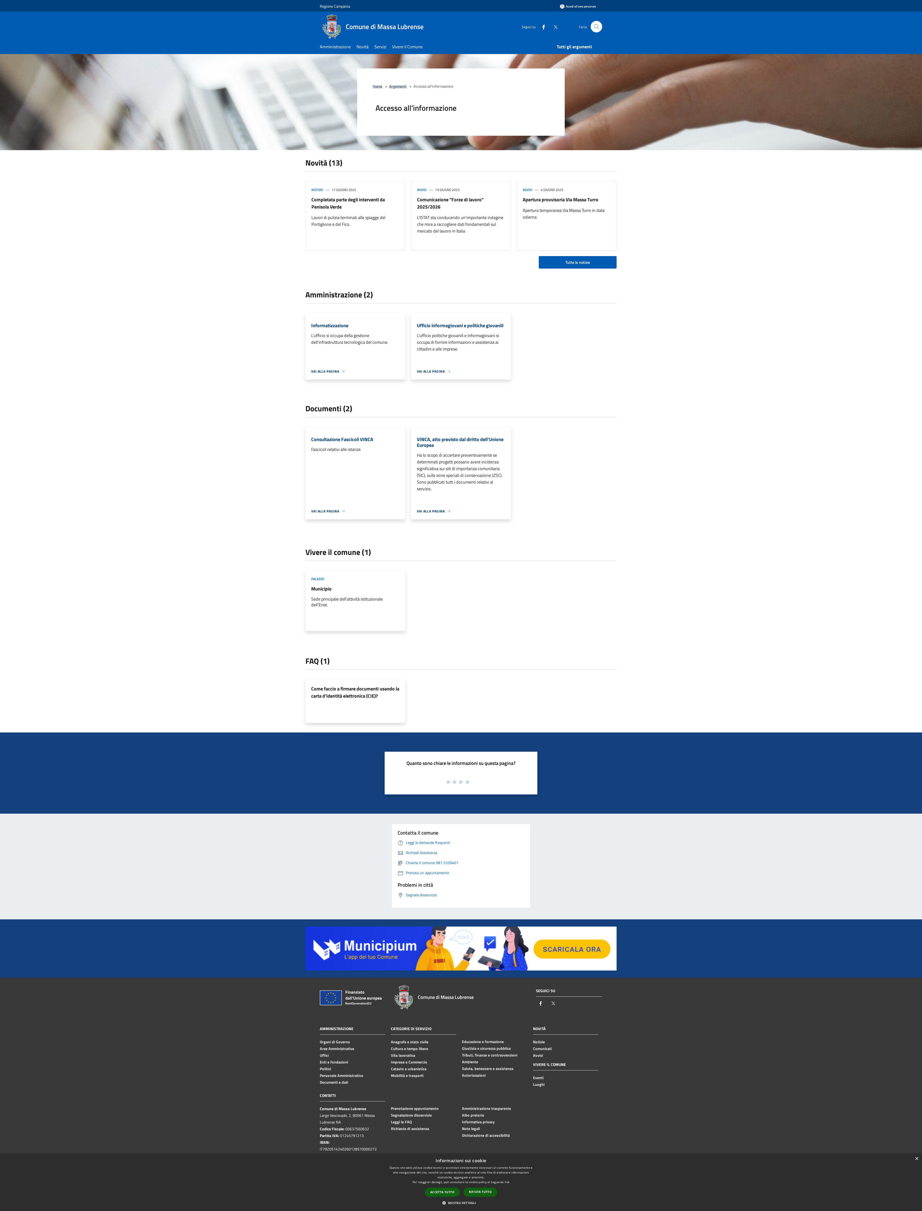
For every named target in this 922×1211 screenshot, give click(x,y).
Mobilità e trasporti (407, 1075)
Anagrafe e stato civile (409, 1042)
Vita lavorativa (403, 1055)
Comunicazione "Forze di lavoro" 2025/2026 (450, 203)
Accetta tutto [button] (442, 1192)
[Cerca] (596, 26)
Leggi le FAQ (401, 1122)
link (507, 1182)
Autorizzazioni (474, 1075)
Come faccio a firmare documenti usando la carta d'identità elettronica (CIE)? (355, 692)
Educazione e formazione (483, 1042)
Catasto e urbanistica (408, 1069)
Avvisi (422, 189)
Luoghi (539, 1084)
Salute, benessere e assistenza (487, 1068)
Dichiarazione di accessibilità (486, 1135)
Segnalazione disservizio (411, 1115)
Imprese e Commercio (409, 1062)
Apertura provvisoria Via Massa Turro (560, 199)
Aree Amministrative (337, 1048)
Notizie (317, 189)
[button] (461, 1202)
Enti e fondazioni (334, 1062)
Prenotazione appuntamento (415, 1108)
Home (377, 86)
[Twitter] (553, 26)
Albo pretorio (473, 1115)
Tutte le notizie (577, 262)
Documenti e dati (334, 1082)
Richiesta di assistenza (410, 1128)
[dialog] (461, 1182)
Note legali (471, 1128)
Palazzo (317, 578)
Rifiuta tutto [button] (480, 1192)
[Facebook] (541, 26)
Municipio (321, 588)
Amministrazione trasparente (486, 1108)
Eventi (538, 1078)
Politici (325, 1069)
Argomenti (397, 86)
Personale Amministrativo (341, 1075)
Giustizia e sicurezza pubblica (486, 1048)
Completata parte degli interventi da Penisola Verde (348, 203)
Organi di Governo (335, 1042)
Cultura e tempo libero (409, 1048)
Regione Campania (335, 6)
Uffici (324, 1055)
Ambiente (470, 1062)
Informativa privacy (478, 1122)
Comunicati (542, 1048)
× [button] (916, 1159)
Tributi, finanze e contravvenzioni (489, 1055)
